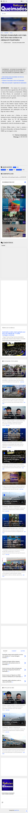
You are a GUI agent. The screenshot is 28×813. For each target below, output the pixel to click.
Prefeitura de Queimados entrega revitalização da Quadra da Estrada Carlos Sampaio (14, 394)
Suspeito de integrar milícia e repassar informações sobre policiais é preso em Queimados (14, 373)
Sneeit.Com (16, 810)
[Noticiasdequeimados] (8, 1)
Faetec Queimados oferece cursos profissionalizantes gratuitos (12, 744)
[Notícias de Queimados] (14, 10)
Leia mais (22, 381)
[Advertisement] (13, 55)
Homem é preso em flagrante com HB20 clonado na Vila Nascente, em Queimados (13, 523)
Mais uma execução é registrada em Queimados (14, 82)
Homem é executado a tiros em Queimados (13, 80)
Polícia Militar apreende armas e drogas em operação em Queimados (13, 194)
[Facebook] (1, 1)
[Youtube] (4, 1)
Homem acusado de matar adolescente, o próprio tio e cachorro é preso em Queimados (13, 220)
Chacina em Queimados (11, 483)
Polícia (11, 32)
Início (2, 32)
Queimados (6, 32)
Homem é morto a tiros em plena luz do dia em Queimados (13, 233)
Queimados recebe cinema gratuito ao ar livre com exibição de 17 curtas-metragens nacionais (13, 333)
